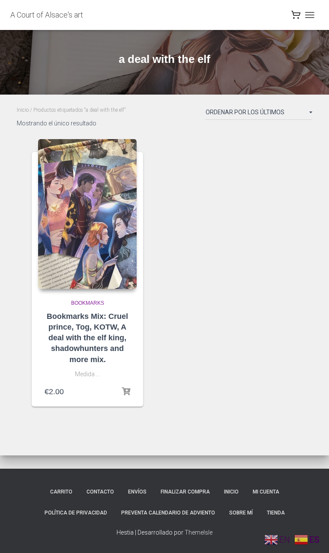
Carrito (61, 492)
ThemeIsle (198, 532)
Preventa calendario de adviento (168, 513)
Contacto (100, 492)
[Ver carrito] (296, 17)
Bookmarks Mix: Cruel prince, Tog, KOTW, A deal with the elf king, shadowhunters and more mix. (87, 338)
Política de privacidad (76, 513)
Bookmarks (87, 303)
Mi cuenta (266, 492)
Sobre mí (241, 513)
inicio (231, 492)
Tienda (276, 513)
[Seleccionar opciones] (126, 391)
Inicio (23, 110)
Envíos (137, 492)
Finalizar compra (185, 492)
